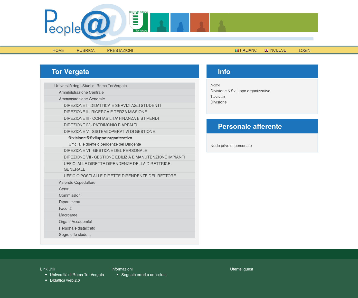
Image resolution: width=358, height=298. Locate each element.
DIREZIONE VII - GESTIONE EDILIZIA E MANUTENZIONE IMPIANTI (124, 157)
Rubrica (85, 50)
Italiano (248, 50)
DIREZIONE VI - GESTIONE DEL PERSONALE (105, 150)
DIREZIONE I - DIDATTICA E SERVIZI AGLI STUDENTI (112, 105)
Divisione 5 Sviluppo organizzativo (100, 137)
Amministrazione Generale (82, 99)
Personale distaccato (77, 228)
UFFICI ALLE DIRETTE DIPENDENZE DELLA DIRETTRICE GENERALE (117, 166)
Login (304, 50)
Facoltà (65, 208)
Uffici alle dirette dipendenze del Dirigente (105, 144)
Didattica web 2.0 (65, 280)
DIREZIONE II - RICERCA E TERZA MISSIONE (105, 111)
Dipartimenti (69, 202)
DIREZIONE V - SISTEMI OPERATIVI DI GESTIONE (109, 131)
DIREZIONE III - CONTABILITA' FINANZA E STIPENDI (111, 118)
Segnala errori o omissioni (144, 274)
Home (58, 50)
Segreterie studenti (75, 234)
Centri (64, 189)
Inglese (277, 50)
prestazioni (119, 50)
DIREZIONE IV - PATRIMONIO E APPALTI (100, 125)
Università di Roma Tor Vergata (77, 274)
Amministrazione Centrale (81, 92)
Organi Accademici (75, 221)
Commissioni (70, 195)
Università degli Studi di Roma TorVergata (90, 85)
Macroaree (68, 215)
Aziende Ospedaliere (77, 182)
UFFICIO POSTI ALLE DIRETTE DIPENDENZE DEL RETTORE (120, 175)
